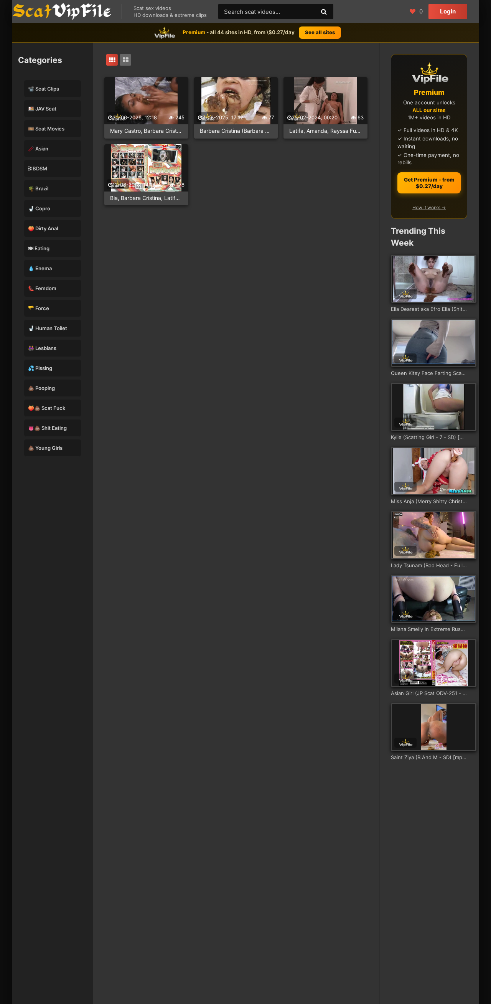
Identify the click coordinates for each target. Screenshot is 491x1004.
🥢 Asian (38, 148)
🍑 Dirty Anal (43, 228)
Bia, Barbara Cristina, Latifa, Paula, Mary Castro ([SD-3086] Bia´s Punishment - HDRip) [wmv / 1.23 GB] (146, 198)
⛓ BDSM (37, 168)
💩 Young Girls (45, 448)
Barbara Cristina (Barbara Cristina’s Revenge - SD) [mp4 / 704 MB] (236, 130)
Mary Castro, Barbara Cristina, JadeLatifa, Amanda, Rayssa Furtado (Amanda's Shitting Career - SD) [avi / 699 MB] (146, 130)
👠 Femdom (42, 288)
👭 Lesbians (42, 348)
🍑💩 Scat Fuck (46, 408)
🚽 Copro (39, 208)
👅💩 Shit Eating (47, 428)
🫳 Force (38, 308)
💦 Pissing (40, 368)
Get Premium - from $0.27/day (429, 183)
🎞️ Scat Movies (46, 129)
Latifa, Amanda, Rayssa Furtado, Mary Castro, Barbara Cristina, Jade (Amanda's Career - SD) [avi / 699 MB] (325, 130)
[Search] (323, 11)
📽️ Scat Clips (43, 89)
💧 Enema (40, 268)
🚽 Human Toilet (47, 328)
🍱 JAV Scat (42, 109)
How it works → (429, 207)
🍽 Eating (38, 248)
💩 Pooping (41, 388)
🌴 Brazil (38, 188)
